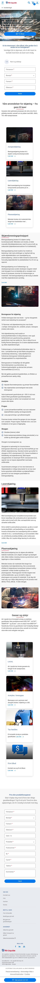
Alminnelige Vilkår (27, 971)
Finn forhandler (7, 913)
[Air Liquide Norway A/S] (11, 2)
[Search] (29, 3)
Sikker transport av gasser (8, 934)
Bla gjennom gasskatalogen (7, 920)
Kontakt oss (6, 895)
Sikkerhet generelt (8, 930)
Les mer (4, 282)
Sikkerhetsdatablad (9, 938)
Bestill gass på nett (8, 916)
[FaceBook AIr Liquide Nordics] (15, 947)
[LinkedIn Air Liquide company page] (19, 947)
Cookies (27, 974)
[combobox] (29, 3)
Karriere (5, 901)
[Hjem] (8, 950)
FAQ (4, 898)
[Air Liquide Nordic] (24, 947)
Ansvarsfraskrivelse (16, 974)
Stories (5, 905)
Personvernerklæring (12, 971)
